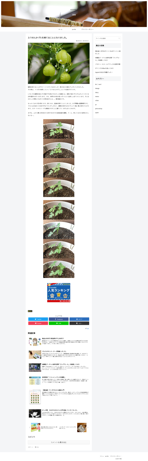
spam (97, 112)
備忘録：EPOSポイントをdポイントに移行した (108, 52)
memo (97, 96)
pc (96, 104)
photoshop (98, 108)
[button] (119, 38)
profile (107, 456)
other (97, 100)
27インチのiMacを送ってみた (104, 68)
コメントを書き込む (59, 442)
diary (31, 311)
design (97, 88)
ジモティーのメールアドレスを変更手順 (107, 64)
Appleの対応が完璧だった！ (104, 72)
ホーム (102, 456)
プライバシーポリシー (115, 456)
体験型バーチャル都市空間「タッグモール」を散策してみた (107, 59)
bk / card (98, 84)
